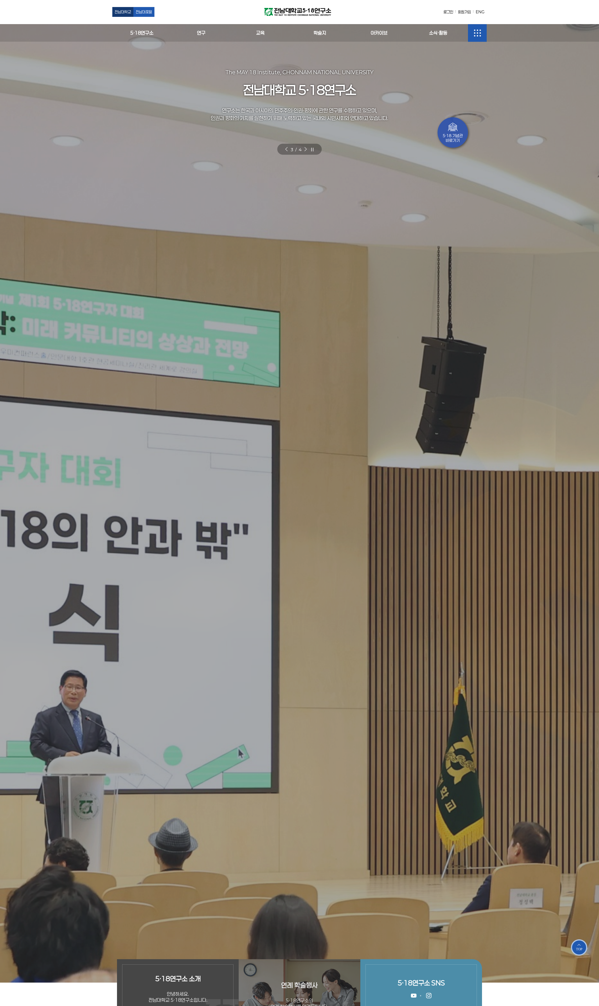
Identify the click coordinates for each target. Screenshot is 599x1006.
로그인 (448, 12)
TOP (579, 949)
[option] (299, 503)
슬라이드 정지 (312, 149)
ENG (480, 12)
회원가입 (464, 12)
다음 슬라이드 (305, 149)
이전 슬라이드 (286, 149)
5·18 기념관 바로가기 (453, 138)
